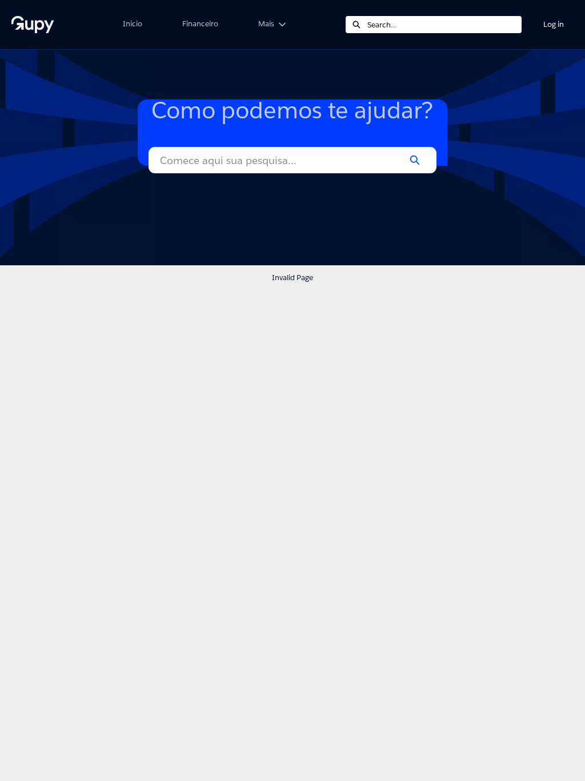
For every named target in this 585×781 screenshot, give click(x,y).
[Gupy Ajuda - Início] (54, 24)
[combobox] (444, 24)
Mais (266, 24)
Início (132, 24)
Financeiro (200, 24)
